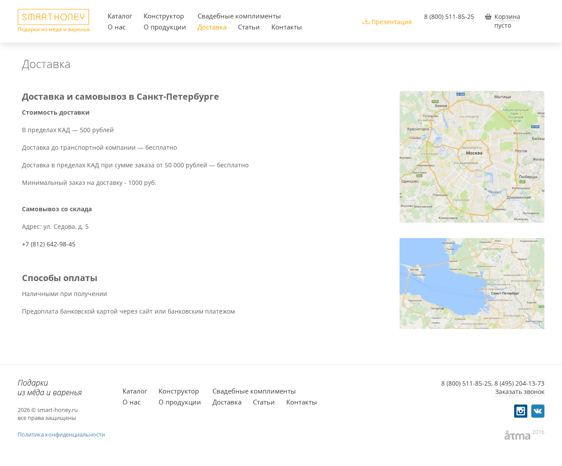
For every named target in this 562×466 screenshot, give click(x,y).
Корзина (507, 16)
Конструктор (164, 15)
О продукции (165, 26)
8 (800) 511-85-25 (449, 16)
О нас (117, 26)
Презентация (391, 22)
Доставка (212, 26)
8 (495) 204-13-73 (519, 383)
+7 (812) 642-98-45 (49, 244)
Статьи (249, 26)
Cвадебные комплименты (239, 15)
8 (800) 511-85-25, (467, 383)
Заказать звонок (519, 391)
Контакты (286, 26)
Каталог (120, 15)
